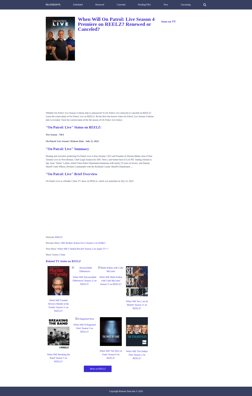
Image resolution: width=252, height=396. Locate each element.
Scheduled (78, 4)
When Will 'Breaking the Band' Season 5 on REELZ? (58, 358)
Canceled (121, 4)
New (166, 4)
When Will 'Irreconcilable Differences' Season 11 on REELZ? (85, 280)
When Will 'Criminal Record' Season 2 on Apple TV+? (82, 249)
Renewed (99, 4)
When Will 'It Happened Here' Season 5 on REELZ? (85, 328)
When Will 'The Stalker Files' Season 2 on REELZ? (137, 355)
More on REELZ (98, 369)
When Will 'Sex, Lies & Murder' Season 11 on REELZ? (137, 305)
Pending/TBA (144, 4)
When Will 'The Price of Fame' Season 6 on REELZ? (111, 354)
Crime (62, 254)
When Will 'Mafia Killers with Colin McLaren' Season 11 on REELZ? (110, 280)
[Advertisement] (100, 85)
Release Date (125, 391)
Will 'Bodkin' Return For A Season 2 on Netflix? (83, 243)
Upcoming (186, 4)
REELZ (59, 237)
